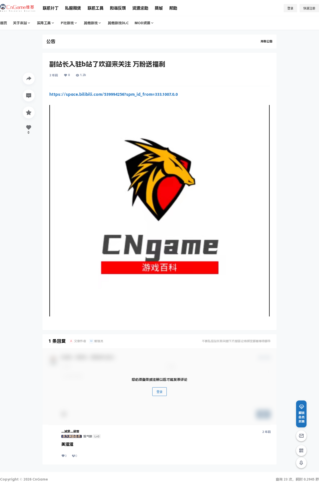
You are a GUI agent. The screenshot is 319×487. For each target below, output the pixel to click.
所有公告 (267, 41)
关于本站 (20, 23)
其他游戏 (91, 23)
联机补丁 (51, 8)
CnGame (39, 479)
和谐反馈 (118, 8)
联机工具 (95, 8)
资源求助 (140, 8)
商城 (159, 8)
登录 (290, 8)
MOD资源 (142, 23)
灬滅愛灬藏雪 (70, 431)
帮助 (173, 8)
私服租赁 (73, 8)
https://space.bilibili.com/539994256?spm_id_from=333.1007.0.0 (113, 94)
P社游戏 (67, 23)
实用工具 (44, 23)
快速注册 (309, 8)
